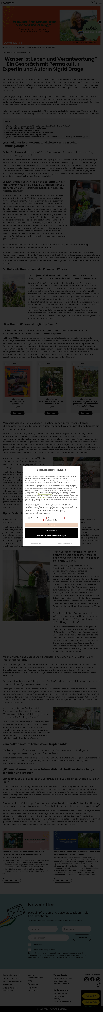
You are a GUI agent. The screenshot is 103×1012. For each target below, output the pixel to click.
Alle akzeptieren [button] (52, 530)
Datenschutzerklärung (45, 494)
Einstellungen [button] (44, 497)
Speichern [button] (51, 525)
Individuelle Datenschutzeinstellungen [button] (51, 536)
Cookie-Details (36, 543)
